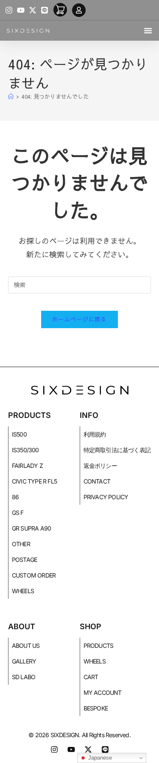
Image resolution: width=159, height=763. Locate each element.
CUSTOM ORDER (34, 575)
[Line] (44, 10)
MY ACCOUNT (103, 692)
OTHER (21, 543)
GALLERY (24, 661)
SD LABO (23, 676)
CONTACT (97, 481)
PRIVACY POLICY (106, 496)
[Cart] (60, 10)
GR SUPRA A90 (31, 528)
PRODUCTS (99, 645)
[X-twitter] (32, 10)
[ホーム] (11, 96)
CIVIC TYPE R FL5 (34, 481)
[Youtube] (21, 10)
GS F (18, 512)
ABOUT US (26, 645)
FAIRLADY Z (27, 465)
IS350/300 (25, 449)
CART (91, 676)
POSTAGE (24, 559)
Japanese (99, 758)
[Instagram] (9, 10)
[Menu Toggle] (148, 30)
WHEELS (23, 590)
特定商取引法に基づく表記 (117, 449)
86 (15, 496)
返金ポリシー (100, 465)
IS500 (19, 434)
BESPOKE (96, 708)
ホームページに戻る (79, 319)
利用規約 (95, 434)
